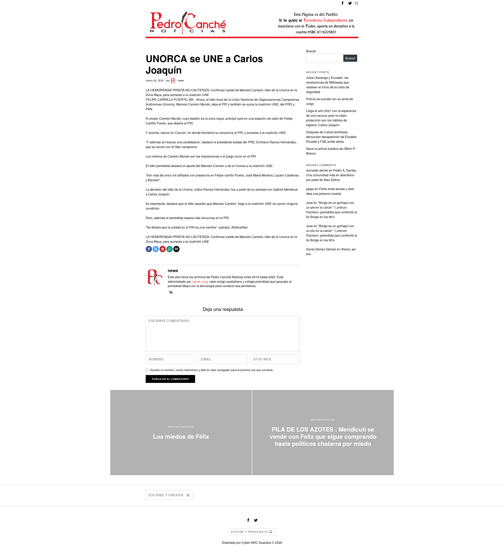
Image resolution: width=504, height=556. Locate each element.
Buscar (311, 51)
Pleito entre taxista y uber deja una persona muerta (330, 191)
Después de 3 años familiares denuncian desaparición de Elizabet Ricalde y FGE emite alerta (331, 137)
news (181, 80)
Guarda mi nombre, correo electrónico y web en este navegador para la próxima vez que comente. (211, 370)
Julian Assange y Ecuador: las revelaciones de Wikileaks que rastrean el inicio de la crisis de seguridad (327, 84)
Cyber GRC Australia (256, 542)
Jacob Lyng (200, 281)
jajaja (310, 189)
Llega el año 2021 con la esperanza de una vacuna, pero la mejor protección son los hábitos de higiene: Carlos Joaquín (331, 117)
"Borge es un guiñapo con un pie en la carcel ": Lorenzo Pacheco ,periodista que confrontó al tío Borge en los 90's (331, 209)
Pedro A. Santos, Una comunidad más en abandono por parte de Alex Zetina (331, 175)
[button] (188, 495)
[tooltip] (342, 3)
